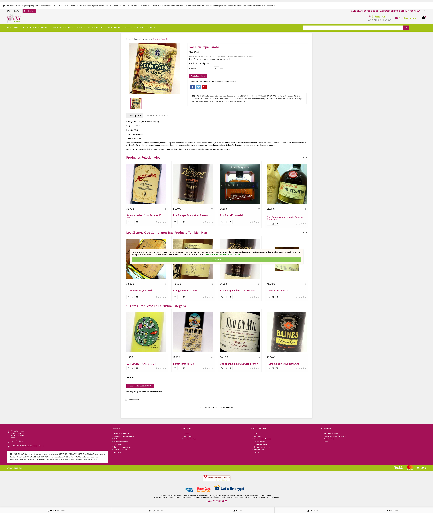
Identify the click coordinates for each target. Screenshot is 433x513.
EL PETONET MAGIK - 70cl (141, 363)
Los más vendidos (190, 439)
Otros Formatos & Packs (120, 28)
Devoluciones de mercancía (124, 436)
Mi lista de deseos (120, 450)
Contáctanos (407, 18)
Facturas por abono (121, 441)
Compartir (192, 87)
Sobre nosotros (259, 441)
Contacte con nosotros (262, 447)
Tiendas (257, 452)
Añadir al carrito (199, 76)
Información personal (121, 433)
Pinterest (204, 87)
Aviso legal (257, 436)
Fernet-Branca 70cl (183, 363)
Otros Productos (97, 28)
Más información (214, 254)
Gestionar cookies (231, 254)
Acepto (216, 259)
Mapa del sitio (259, 450)
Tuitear (198, 87)
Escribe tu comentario (140, 386)
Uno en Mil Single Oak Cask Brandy (239, 363)
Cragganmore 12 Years (185, 290)
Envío (256, 433)
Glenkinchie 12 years (277, 290)
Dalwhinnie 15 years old (139, 290)
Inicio (9, 28)
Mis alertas (118, 452)
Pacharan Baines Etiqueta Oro (283, 363)
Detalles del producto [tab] (157, 115)
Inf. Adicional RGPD (261, 444)
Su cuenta (116, 429)
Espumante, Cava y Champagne (37, 28)
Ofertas (80, 28)
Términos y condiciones (262, 439)
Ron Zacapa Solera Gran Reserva (190, 215)
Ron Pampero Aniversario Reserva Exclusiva (285, 218)
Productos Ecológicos (145, 28)
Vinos (17, 28)
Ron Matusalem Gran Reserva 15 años (143, 216)
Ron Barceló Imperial (231, 215)
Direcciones (118, 444)
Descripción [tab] (135, 115)
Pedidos (117, 439)
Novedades (188, 436)
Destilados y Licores (63, 28)
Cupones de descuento (122, 447)
